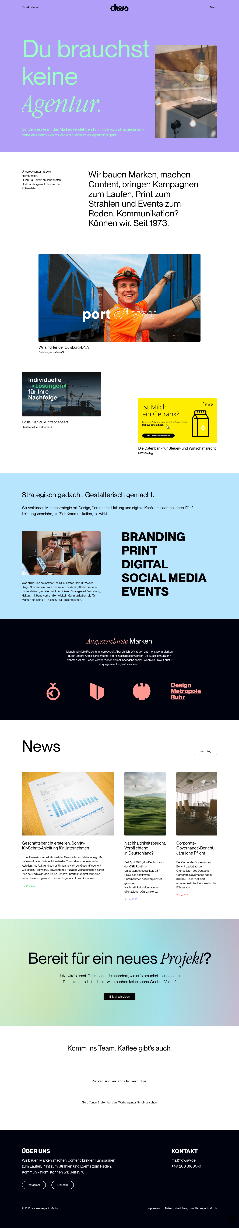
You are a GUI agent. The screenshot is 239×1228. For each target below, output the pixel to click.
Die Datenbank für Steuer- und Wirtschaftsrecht (177, 448)
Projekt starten (31, 7)
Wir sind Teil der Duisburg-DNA (63, 347)
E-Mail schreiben (119, 996)
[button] (231, 1220)
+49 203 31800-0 (186, 1166)
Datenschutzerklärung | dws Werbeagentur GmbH (191, 1208)
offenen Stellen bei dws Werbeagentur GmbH (116, 1102)
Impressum (154, 1208)
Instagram (34, 1185)
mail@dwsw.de (183, 1160)
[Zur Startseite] (119, 7)
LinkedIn (62, 1185)
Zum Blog (205, 751)
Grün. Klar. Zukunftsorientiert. (45, 422)
